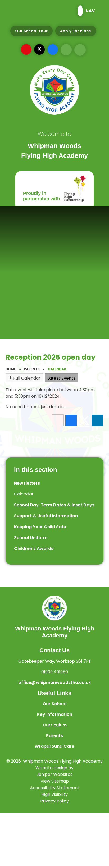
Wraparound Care (54, 746)
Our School (54, 704)
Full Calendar (26, 378)
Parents (32, 369)
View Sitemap (54, 781)
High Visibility (54, 794)
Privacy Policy (54, 801)
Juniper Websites (54, 774)
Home (11, 369)
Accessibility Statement (54, 788)
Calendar (57, 369)
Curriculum (55, 725)
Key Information (54, 714)
